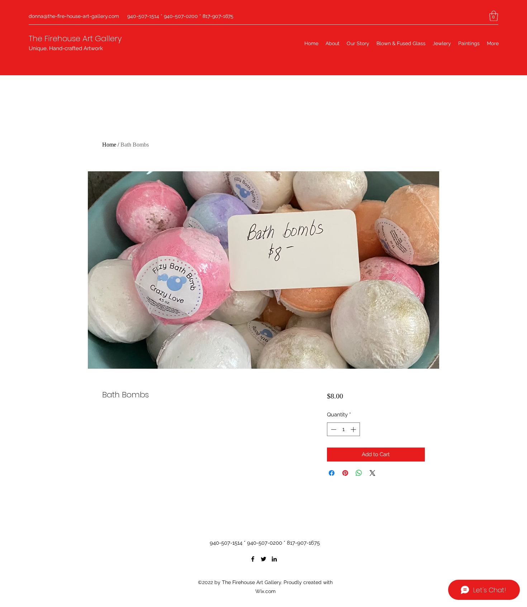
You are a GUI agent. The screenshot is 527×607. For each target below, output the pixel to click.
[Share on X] (372, 473)
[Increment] (354, 429)
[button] (493, 16)
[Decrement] (333, 429)
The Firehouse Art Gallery (75, 38)
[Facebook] (252, 559)
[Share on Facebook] (331, 473)
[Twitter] (263, 559)
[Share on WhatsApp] (359, 473)
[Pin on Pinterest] (345, 473)
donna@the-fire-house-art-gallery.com (74, 16)
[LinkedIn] (274, 559)
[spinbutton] (343, 429)
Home (109, 145)
